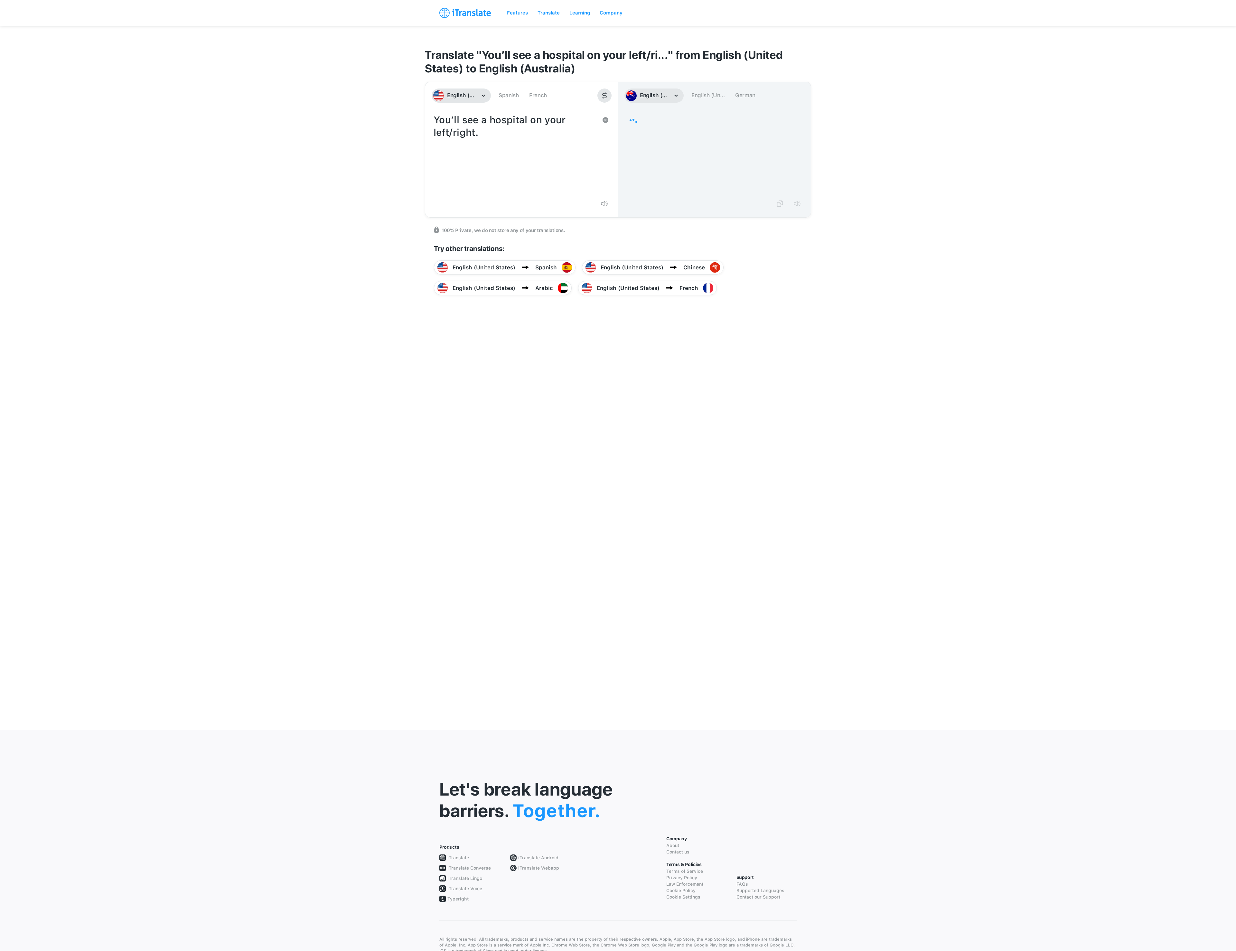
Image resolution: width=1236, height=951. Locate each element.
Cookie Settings (683, 897)
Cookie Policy (681, 890)
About (672, 845)
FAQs (742, 884)
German (745, 95)
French (538, 95)
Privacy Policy (681, 877)
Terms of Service (684, 871)
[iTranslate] (465, 13)
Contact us (677, 851)
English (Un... (708, 95)
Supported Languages (760, 890)
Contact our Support (758, 897)
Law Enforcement (684, 884)
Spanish (509, 95)
